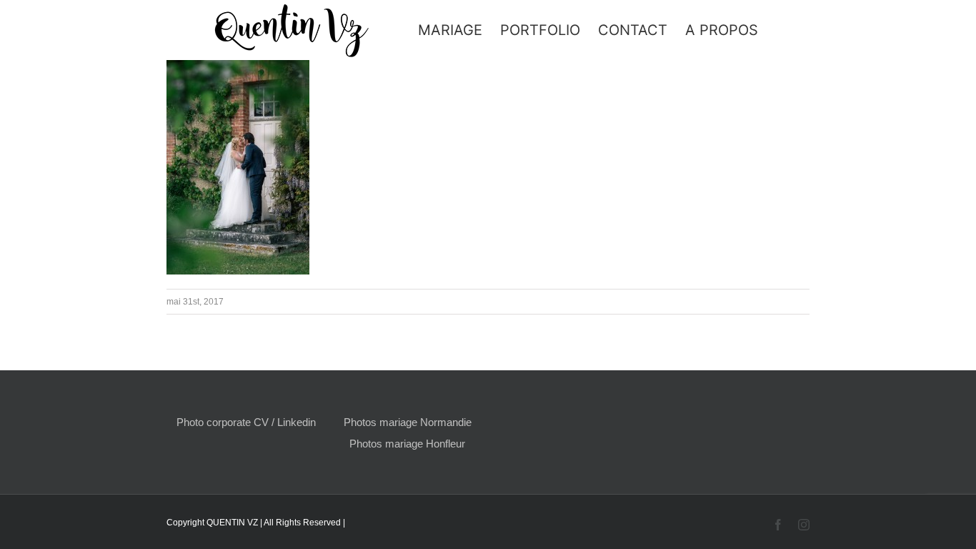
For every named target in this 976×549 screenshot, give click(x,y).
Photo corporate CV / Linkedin (246, 422)
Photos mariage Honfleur (407, 443)
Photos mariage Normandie (408, 422)
